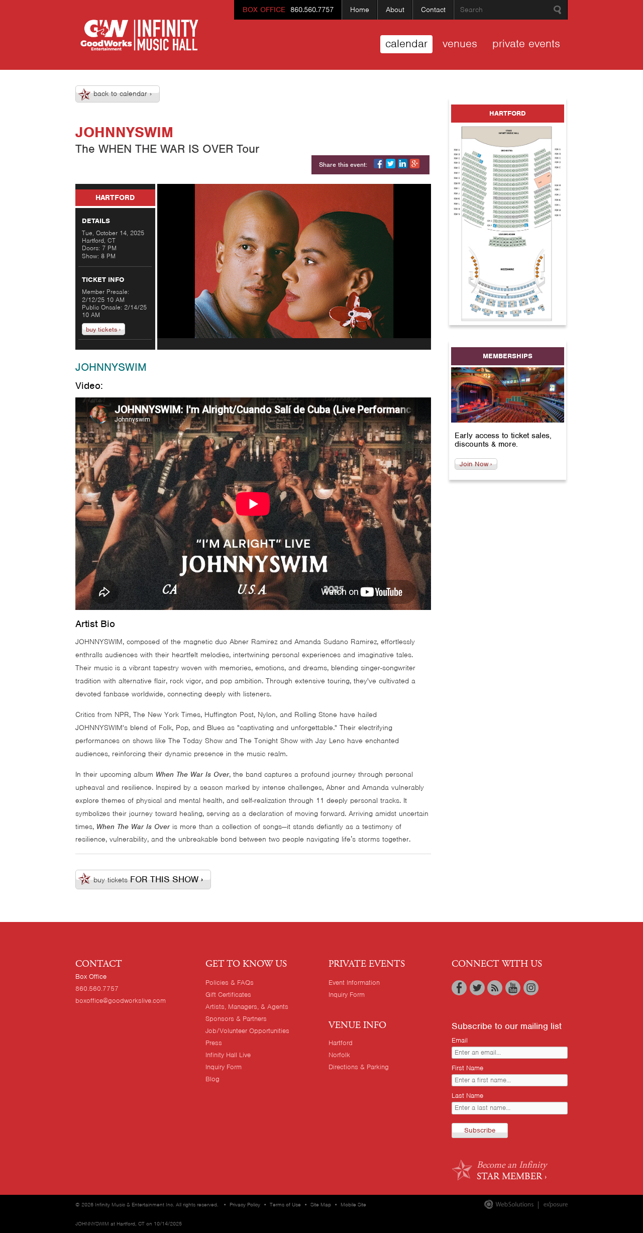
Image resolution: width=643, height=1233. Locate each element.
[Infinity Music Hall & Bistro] (139, 35)
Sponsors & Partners (236, 1018)
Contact (433, 9)
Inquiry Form (223, 1067)
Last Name (467, 1095)
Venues (460, 43)
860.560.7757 (288, 9)
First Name (467, 1068)
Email (460, 1040)
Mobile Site (353, 1204)
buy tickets (148, 879)
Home (359, 9)
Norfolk (339, 1055)
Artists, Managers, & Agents (246, 1006)
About (395, 9)
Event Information (354, 982)
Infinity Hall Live (228, 1055)
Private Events (526, 43)
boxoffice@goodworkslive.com (120, 1000)
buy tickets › (103, 329)
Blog (212, 1079)
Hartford (341, 1043)
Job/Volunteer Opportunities (247, 1030)
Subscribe (479, 1130)
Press (213, 1043)
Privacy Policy (245, 1204)
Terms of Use (285, 1204)
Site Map (320, 1204)
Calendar (406, 43)
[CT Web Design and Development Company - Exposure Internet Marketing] (508, 1206)
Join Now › (476, 464)
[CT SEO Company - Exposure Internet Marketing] (550, 1206)
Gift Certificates (228, 994)
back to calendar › (122, 93)
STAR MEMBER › (512, 1170)
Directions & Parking (359, 1067)
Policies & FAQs (229, 982)
